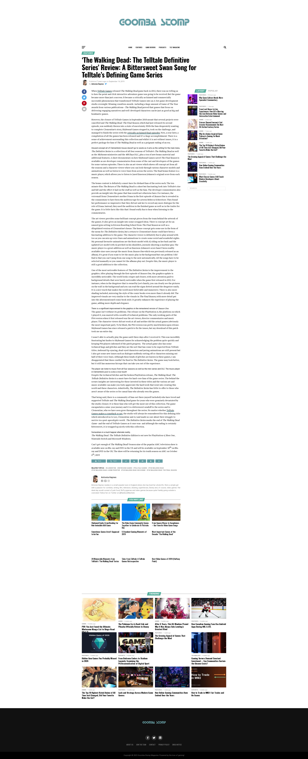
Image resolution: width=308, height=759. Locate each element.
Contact (152, 744)
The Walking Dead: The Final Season (162, 470)
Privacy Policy (163, 744)
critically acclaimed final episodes (143, 132)
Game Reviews (150, 47)
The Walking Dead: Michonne (133, 470)
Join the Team (141, 744)
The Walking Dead (156, 468)
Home (130, 47)
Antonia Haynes (97, 84)
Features (139, 47)
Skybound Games (125, 468)
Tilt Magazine (175, 47)
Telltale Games (104, 91)
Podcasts (162, 47)
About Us (129, 744)
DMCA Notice (177, 744)
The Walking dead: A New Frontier (106, 470)
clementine (111, 468)
